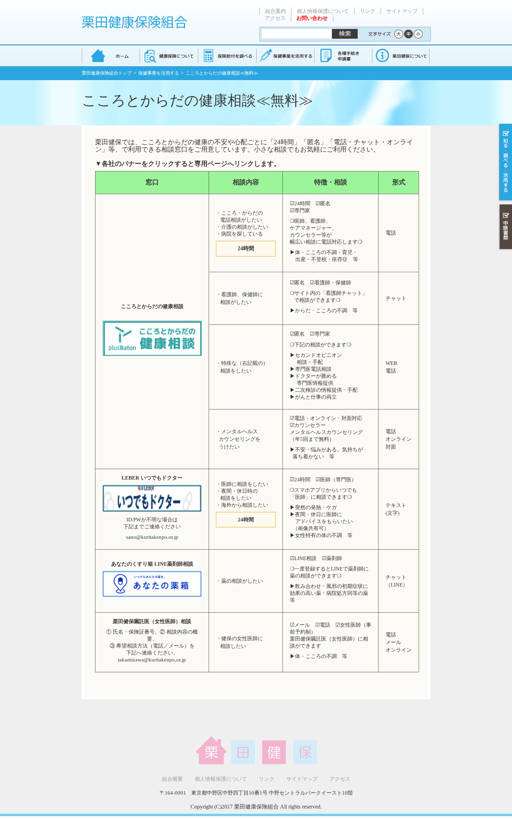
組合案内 (275, 11)
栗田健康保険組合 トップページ (111, 55)
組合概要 (172, 779)
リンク (367, 11)
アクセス (275, 18)
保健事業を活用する (285, 55)
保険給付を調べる (227, 55)
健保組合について (400, 55)
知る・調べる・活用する (505, 162)
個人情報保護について (323, 11)
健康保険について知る (169, 55)
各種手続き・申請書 (343, 55)
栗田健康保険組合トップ (107, 73)
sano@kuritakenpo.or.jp (152, 537)
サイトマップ (402, 11)
